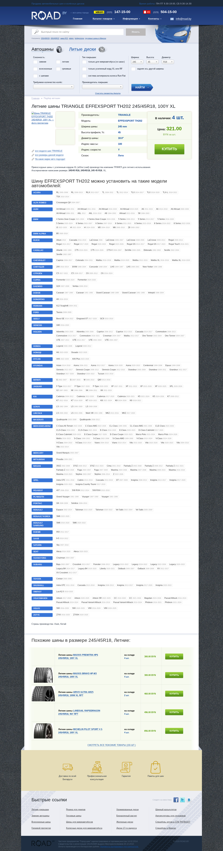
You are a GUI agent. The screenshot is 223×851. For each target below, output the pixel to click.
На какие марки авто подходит (50, 159)
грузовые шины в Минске (95, 38)
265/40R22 (55, 38)
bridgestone (79, 38)
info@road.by (183, 18)
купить (169, 149)
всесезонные (45, 69)
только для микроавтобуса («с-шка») (106, 61)
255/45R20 (45, 38)
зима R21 (64, 38)
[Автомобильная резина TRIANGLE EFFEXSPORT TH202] (65, 137)
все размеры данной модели (49, 155)
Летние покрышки (40, 809)
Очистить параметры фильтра (111, 55)
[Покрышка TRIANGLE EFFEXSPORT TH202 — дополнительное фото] (65, 119)
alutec (71, 38)
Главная (36, 98)
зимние (42, 61)
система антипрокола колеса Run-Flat (107, 76)
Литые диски (82, 49)
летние (65, 61)
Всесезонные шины (41, 822)
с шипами (44, 76)
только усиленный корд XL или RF (105, 69)
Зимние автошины (40, 815)
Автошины (43, 49)
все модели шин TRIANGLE (49, 151)
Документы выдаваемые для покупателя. (119, 846)
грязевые (66, 69)
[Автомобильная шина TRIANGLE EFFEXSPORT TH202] (43, 123)
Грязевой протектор (41, 828)
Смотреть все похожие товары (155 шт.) (112, 745)
